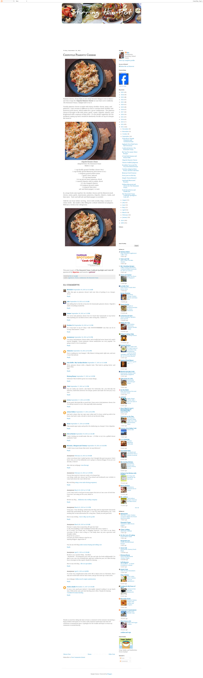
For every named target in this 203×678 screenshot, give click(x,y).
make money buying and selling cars (91, 544)
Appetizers (71, 277)
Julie (68, 301)
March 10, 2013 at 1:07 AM (82, 490)
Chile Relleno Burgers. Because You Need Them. (132, 500)
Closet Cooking (125, 529)
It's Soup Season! (132, 335)
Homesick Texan (126, 522)
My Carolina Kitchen (127, 462)
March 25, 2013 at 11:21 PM (83, 507)
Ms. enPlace (124, 497)
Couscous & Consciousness (128, 610)
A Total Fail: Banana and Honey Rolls (129, 156)
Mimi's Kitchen (125, 485)
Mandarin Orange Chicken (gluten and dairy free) (132, 297)
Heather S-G (70, 325)
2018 (122, 109)
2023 (122, 97)
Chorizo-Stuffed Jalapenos (130, 162)
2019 (122, 107)
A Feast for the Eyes (126, 316)
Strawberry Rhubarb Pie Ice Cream (131, 488)
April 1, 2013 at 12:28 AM (82, 552)
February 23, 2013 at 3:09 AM (83, 455)
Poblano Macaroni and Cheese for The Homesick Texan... (130, 186)
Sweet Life (124, 548)
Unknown (70, 351)
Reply (68, 296)
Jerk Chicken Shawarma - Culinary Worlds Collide (132, 327)
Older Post (112, 654)
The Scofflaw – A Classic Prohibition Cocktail (127, 564)
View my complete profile (127, 60)
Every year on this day (129, 175)
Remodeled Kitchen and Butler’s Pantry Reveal (131, 466)
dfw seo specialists (86, 563)
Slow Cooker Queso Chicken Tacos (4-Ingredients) (131, 579)
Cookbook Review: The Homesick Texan (129, 148)
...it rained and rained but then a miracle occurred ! (132, 454)
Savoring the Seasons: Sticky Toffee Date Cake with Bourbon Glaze (132, 421)
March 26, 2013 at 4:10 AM (82, 524)
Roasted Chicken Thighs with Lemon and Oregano (132, 602)
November (125, 131)
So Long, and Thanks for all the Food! (131, 477)
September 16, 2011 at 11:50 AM (79, 301)
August (124, 200)
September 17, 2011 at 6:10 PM (80, 400)
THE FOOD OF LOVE (127, 378)
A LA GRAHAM (125, 439)
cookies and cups (126, 632)
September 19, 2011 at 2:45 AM (85, 434)
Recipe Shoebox (125, 293)
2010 (122, 220)
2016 (122, 114)
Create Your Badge (122, 86)
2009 (122, 223)
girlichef (123, 397)
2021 (122, 102)
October (125, 134)
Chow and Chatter (126, 275)
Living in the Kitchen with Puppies (128, 473)
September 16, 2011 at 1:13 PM (81, 313)
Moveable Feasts (126, 598)
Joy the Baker (125, 390)
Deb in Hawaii (71, 434)
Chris (68, 386)
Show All (137, 507)
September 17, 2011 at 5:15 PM (80, 386)
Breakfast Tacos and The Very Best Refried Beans (130, 165)
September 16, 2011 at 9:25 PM (84, 337)
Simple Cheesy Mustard (129, 178)
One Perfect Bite (126, 450)
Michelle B (70, 289)
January (125, 217)
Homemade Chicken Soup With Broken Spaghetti (128, 373)
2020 (122, 104)
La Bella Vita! (125, 286)
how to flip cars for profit (87, 517)
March (124, 212)
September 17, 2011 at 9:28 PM (80, 423)
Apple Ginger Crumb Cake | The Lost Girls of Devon (132, 401)
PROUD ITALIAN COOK (127, 371)
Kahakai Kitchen (126, 345)
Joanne (69, 313)
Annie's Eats (124, 569)
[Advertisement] (101, 35)
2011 (122, 127)
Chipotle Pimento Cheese (129, 160)
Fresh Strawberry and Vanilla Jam (129, 190)
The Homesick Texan (92, 277)
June (123, 205)
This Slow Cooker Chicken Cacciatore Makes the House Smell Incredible (129, 516)
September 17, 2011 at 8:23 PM (85, 412)
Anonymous (70, 337)
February (125, 215)
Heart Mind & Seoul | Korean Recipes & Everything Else (127, 410)
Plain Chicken (125, 575)
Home (89, 654)
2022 (122, 99)
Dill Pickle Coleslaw (126, 531)
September (125, 136)
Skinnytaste (124, 513)
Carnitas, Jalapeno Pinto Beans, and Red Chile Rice (130, 169)
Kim (128, 52)
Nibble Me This (125, 323)
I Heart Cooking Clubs (127, 334)
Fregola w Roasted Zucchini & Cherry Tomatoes (132, 308)
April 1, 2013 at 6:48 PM (82, 571)
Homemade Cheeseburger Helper (131, 381)
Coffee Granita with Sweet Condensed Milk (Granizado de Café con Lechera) (129, 269)
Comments (124, 661)
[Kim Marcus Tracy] (123, 84)
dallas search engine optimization (85, 579)
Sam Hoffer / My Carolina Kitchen (77, 362)
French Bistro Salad (126, 536)
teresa (69, 400)
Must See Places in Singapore (131, 277)
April (124, 210)
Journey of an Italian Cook (128, 428)
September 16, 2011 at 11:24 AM (83, 289)
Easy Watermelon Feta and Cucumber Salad (128, 392)
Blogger (109, 674)
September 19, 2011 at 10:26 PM (97, 445)
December (125, 129)
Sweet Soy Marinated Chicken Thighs (127, 557)
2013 (122, 122)
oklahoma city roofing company (87, 499)
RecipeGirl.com (125, 541)
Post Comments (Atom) (78, 657)
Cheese (77, 277)
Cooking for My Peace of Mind (128, 587)
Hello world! (124, 412)
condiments (82, 277)
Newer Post (67, 654)
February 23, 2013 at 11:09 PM (84, 473)
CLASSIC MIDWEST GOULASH (130, 442)
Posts (122, 658)
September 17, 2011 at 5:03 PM (86, 376)
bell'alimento (125, 562)
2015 (122, 117)
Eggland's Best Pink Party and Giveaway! (130, 144)
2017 (122, 112)
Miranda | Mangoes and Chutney (77, 445)
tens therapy (85, 465)
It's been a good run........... (131, 362)
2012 (122, 124)
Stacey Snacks (125, 304)
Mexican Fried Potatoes (129, 173)
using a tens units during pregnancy (86, 482)
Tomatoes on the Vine (127, 416)
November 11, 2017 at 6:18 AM (85, 587)
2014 (122, 119)
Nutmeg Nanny (71, 376)
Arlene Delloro (71, 412)
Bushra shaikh (71, 587)
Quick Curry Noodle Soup (130, 612)
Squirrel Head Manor (127, 360)
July (123, 202)
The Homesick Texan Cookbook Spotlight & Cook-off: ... (129, 195)
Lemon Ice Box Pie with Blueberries (131, 590)
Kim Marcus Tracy (122, 72)
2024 (122, 94)
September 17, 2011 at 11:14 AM (97, 362)
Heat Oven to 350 (126, 621)
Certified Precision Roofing (75, 592)
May (123, 207)
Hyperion (76, 272)
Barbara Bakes (125, 252)
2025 (122, 92)
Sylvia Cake (130, 429)
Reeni (68, 423)
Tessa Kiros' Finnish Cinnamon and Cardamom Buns (128, 140)
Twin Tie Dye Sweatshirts (128, 570)
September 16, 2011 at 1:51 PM (84, 325)
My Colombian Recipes (127, 266)
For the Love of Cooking (128, 535)
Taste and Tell (125, 259)
